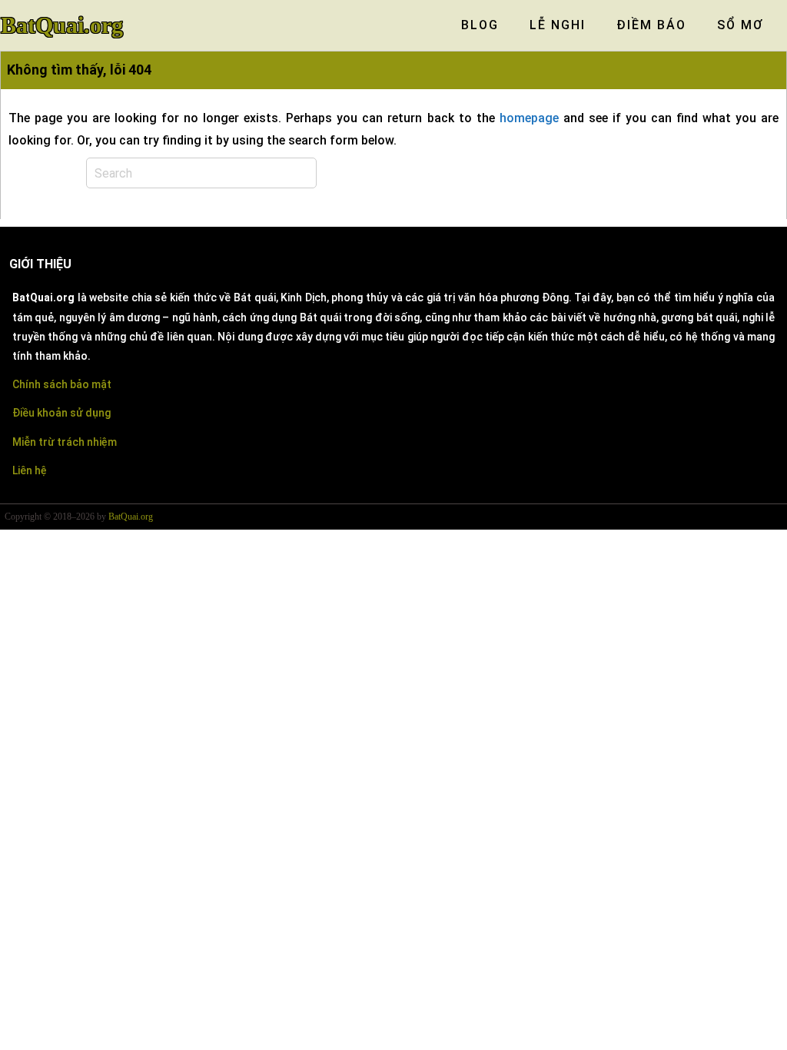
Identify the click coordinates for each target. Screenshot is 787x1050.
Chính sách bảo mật (61, 384)
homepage (529, 118)
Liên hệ (29, 470)
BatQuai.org (62, 25)
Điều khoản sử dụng (61, 413)
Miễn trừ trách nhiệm (64, 442)
